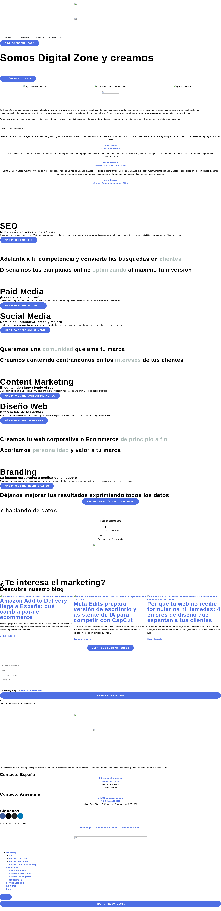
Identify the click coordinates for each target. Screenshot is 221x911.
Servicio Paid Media (19, 858)
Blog (8, 889)
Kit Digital (11, 886)
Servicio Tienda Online (20, 874)
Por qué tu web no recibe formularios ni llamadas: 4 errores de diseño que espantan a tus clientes (183, 612)
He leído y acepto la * (23, 690)
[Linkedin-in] (20, 816)
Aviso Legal (86, 827)
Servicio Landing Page (20, 877)
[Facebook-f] (3, 816)
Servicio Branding (15, 883)
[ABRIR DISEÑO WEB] (31, 37)
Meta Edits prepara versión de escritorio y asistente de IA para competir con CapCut (105, 612)
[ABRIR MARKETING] (13, 37)
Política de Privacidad (31, 690)
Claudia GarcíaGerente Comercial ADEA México (110, 164)
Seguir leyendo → (8, 636)
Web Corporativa (17, 870)
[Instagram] (14, 816)
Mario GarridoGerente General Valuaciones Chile (110, 181)
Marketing (11, 852)
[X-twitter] (9, 816)
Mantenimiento (16, 880)
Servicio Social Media (19, 861)
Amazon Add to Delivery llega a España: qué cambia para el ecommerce (33, 609)
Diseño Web (12, 867)
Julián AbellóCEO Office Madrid (110, 147)
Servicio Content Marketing (22, 864)
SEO (11, 855)
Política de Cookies (131, 827)
